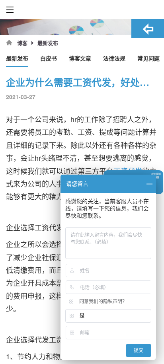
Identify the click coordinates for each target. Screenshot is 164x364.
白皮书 (48, 59)
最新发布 (17, 59)
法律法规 (114, 59)
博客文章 (80, 59)
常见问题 (148, 59)
